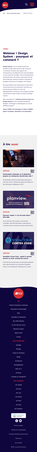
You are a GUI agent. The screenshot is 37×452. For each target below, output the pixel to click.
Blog (18, 313)
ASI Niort (18, 404)
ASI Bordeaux (19, 408)
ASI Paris (18, 389)
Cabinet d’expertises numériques (18, 305)
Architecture (18, 361)
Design (18, 357)
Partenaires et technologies (18, 309)
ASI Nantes (18, 385)
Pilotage (18, 349)
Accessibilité (18, 442)
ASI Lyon (18, 393)
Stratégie (18, 345)
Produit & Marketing (18, 353)
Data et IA (18, 369)
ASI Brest (18, 400)
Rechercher (26, 4)
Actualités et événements (18, 317)
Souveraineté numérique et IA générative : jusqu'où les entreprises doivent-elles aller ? (18, 175)
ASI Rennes (18, 397)
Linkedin (16, 420)
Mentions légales (18, 425)
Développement (18, 365)
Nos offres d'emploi (18, 321)
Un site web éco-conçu (18, 325)
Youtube (20, 420)
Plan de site (18, 438)
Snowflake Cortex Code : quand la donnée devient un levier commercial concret (17, 257)
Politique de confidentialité (18, 429)
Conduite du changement (18, 376)
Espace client (18, 333)
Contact (18, 337)
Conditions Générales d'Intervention (18, 434)
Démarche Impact (18, 329)
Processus (18, 372)
